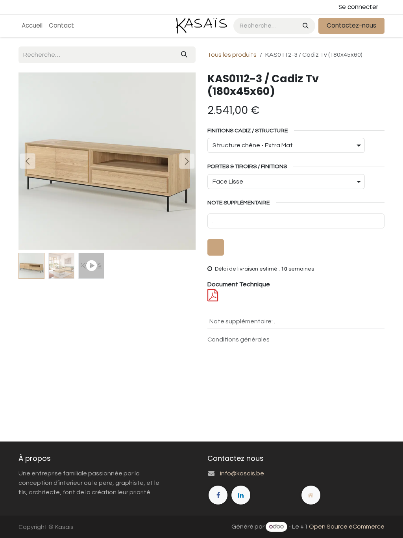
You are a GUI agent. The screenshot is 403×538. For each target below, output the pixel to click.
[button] (27, 161)
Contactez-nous (351, 25)
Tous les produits (232, 55)
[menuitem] (32, 25)
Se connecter (358, 7)
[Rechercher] (304, 26)
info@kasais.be (242, 473)
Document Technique (238, 284)
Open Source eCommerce (347, 526)
